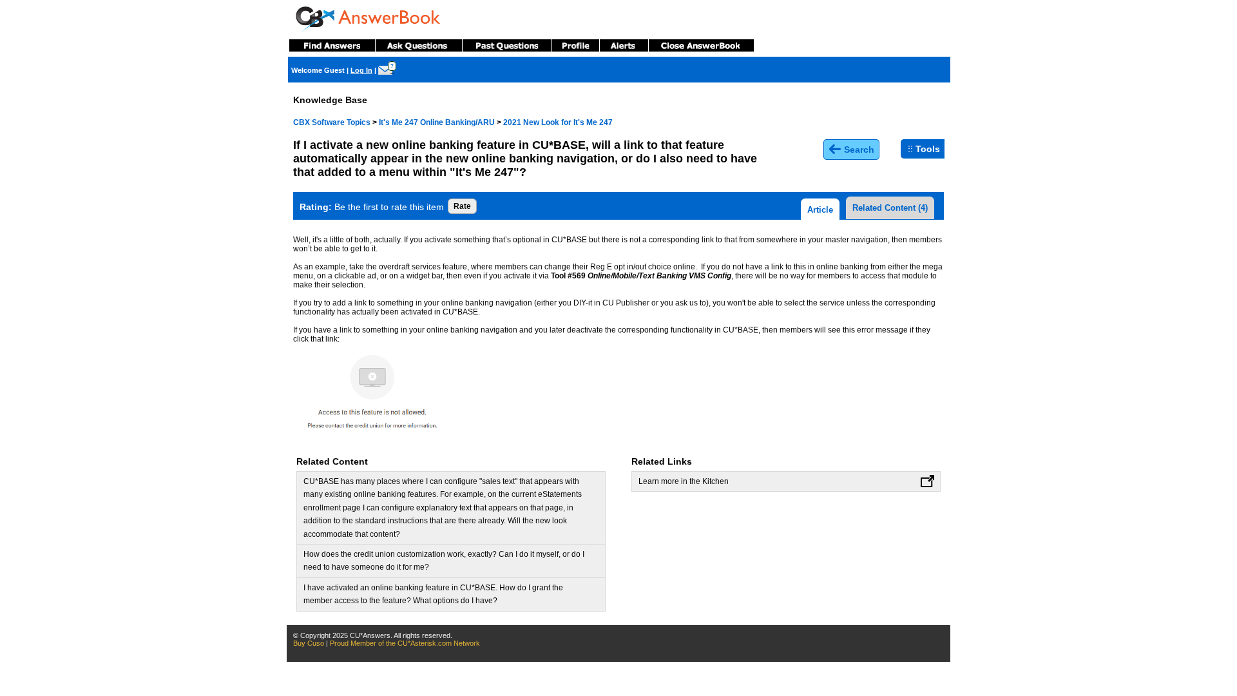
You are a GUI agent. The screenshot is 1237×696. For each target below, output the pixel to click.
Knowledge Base (330, 100)
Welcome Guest (318, 70)
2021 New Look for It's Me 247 (558, 122)
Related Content (890, 208)
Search (857, 149)
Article (820, 210)
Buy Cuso (308, 643)
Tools (928, 149)
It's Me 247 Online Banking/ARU (437, 122)
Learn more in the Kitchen (683, 481)
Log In (361, 70)
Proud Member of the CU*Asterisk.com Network (405, 643)
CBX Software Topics (331, 122)
